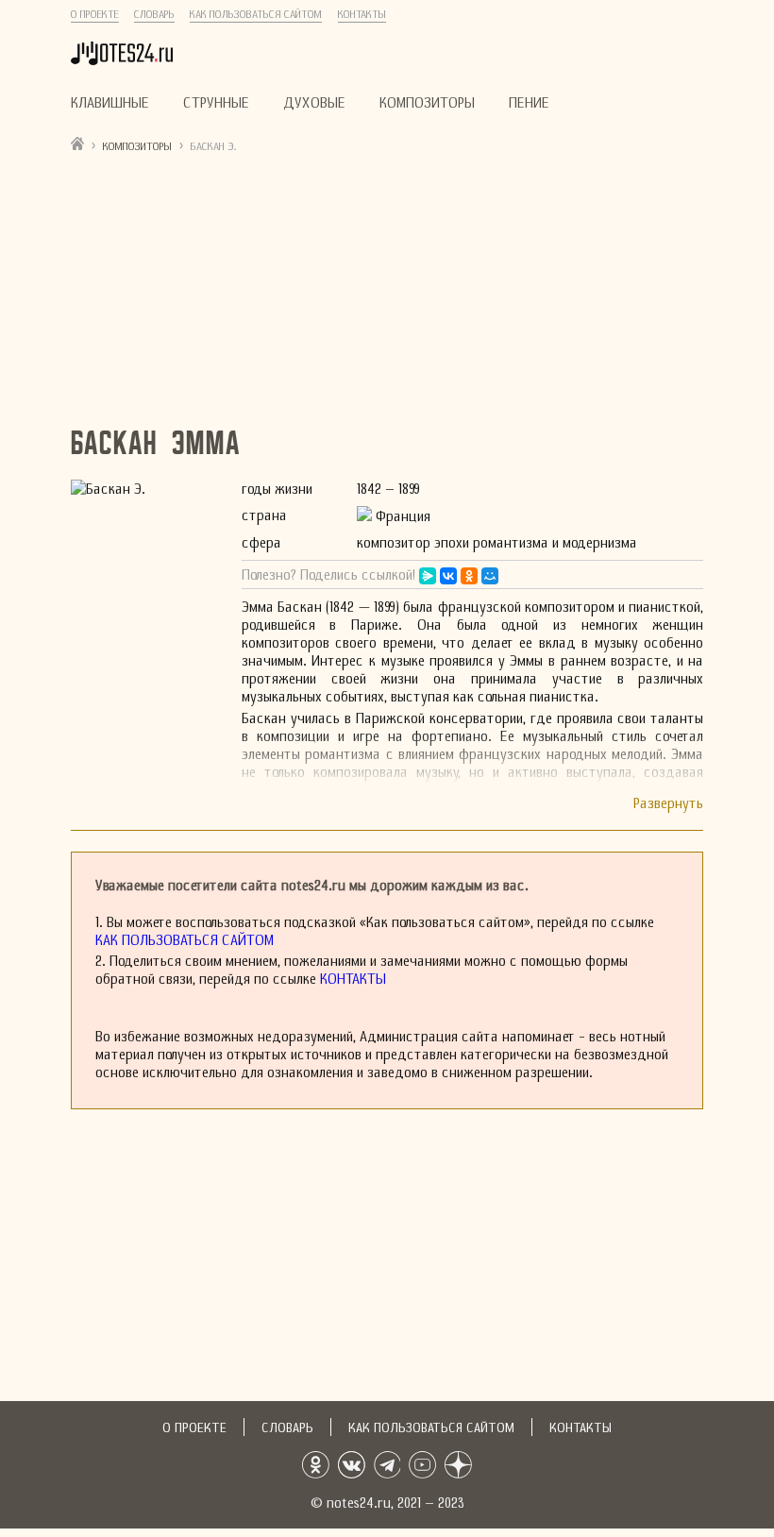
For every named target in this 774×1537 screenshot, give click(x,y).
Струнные (216, 102)
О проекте (95, 14)
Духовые (314, 102)
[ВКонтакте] (448, 575)
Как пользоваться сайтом (256, 14)
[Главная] (77, 142)
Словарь (154, 14)
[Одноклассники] (469, 575)
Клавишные (110, 102)
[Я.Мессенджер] (427, 575)
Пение (529, 102)
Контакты (362, 14)
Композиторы (427, 102)
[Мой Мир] (489, 575)
